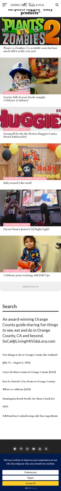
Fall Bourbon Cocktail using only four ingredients (30, 416)
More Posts (30, 286)
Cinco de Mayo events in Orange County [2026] (29, 372)
